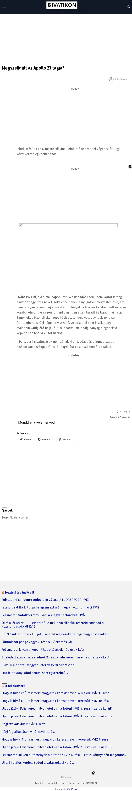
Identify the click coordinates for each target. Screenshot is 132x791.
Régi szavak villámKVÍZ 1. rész (23, 724)
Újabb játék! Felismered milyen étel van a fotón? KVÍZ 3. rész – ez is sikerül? (57, 716)
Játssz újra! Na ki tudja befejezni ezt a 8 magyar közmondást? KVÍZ (51, 607)
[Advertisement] (66, 39)
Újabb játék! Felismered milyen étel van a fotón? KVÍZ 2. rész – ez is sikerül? (57, 747)
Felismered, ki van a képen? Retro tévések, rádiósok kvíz (43, 650)
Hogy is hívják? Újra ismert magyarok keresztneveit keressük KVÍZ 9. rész (55, 739)
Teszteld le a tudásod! (19, 592)
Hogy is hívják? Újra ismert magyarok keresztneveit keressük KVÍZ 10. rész (55, 701)
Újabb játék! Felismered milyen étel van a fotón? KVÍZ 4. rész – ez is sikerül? (57, 708)
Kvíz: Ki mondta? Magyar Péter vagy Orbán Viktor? (38, 665)
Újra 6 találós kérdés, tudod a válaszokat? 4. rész (38, 763)
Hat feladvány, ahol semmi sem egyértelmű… (35, 673)
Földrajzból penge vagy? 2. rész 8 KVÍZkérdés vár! (37, 642)
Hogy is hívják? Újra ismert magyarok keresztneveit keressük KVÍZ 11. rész (55, 693)
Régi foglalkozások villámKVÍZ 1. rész (29, 732)
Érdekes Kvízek (15, 686)
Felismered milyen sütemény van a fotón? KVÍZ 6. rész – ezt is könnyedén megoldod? (64, 755)
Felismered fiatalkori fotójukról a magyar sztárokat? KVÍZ (44, 615)
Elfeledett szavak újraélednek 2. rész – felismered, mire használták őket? (55, 657)
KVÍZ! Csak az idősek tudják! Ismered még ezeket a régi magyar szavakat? (55, 634)
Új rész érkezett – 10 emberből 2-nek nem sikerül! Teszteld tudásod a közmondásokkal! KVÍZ (53, 624)
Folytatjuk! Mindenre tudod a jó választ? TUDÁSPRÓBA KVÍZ (45, 600)
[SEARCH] (129, 7)
